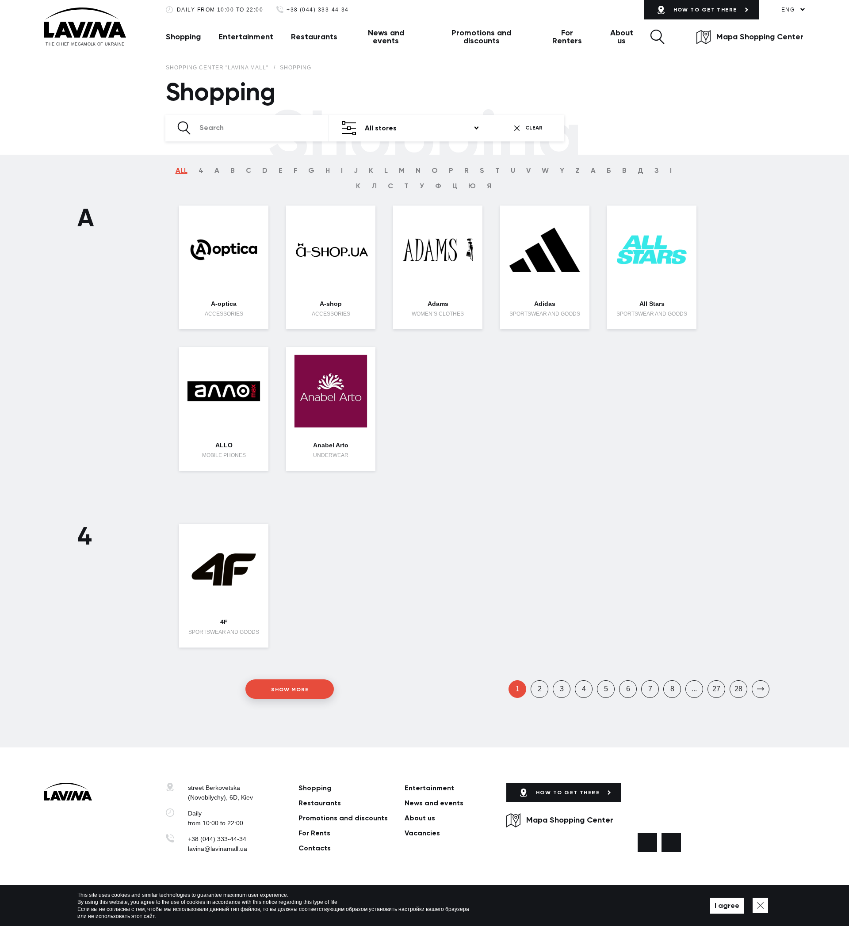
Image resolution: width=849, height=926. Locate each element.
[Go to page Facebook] (647, 842)
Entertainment (245, 37)
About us (621, 37)
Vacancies (422, 833)
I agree (727, 905)
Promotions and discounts (481, 37)
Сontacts (314, 848)
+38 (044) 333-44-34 (318, 10)
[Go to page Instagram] (671, 842)
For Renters (567, 37)
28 (738, 689)
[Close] (760, 905)
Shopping (183, 37)
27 (716, 689)
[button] (657, 36)
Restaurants (314, 37)
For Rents (314, 833)
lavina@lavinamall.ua (217, 848)
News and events (386, 37)
